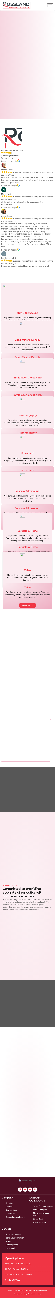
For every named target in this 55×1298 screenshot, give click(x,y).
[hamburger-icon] (50, 5)
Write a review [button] (7, 158)
